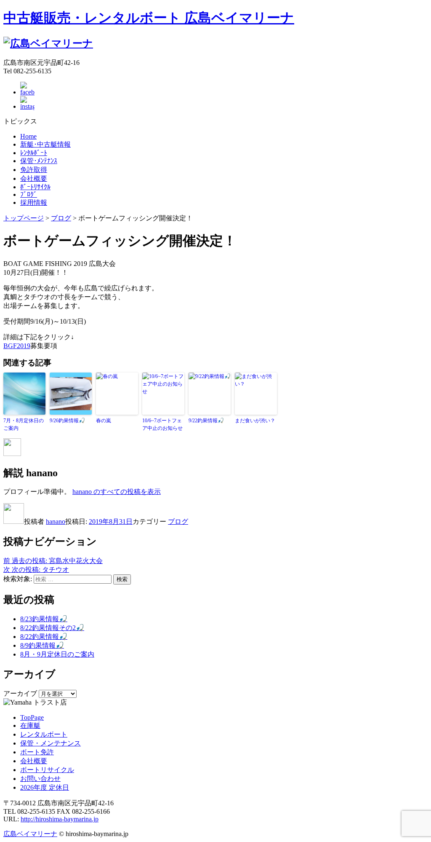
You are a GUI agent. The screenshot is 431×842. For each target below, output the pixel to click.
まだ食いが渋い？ (255, 421)
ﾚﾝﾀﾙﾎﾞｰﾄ (33, 152)
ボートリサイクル (47, 769)
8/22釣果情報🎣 (43, 636)
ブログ (178, 521)
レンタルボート (43, 734)
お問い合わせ (40, 778)
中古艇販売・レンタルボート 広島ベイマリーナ (148, 17)
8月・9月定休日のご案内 (57, 654)
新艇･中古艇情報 (45, 144)
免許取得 (33, 169)
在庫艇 (30, 725)
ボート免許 (37, 752)
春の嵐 (103, 421)
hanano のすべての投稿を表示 (116, 491)
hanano (55, 521)
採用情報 (33, 202)
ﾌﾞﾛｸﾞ (28, 194)
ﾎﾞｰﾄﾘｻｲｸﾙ (35, 186)
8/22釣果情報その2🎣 (52, 627)
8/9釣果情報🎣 (42, 645)
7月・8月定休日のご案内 (23, 424)
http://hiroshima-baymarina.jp (59, 819)
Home (28, 136)
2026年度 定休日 (44, 787)
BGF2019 (16, 345)
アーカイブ (20, 693)
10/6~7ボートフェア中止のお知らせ (162, 424)
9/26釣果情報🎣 (67, 421)
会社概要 (33, 178)
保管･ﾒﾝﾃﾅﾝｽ (38, 160)
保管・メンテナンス (50, 743)
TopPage (32, 717)
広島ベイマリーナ (30, 833)
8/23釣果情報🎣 (43, 618)
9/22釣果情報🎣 (206, 421)
